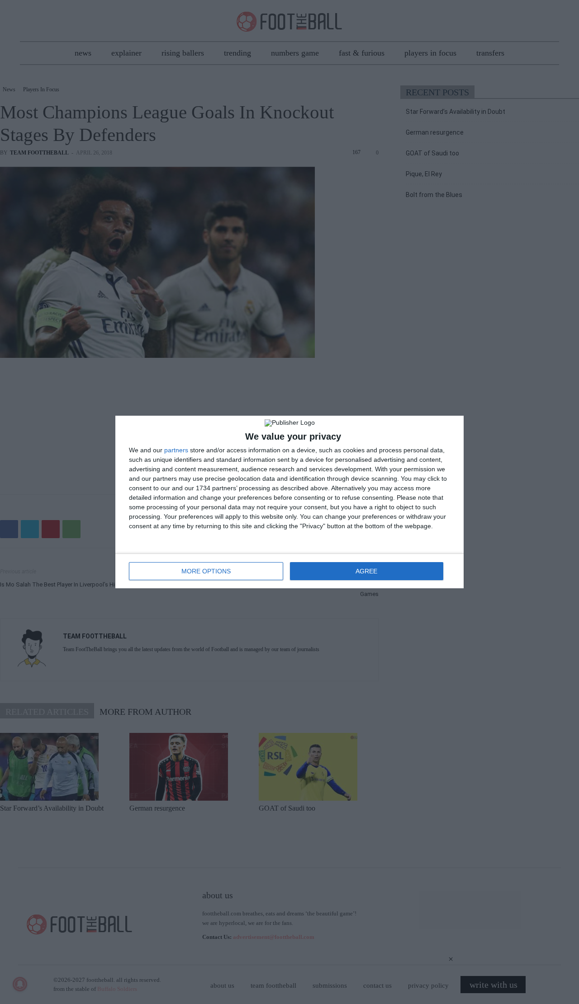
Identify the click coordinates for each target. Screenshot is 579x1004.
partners (176, 450)
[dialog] (289, 502)
